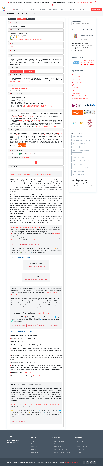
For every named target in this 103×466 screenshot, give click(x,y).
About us (33, 443)
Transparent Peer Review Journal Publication (25, 244)
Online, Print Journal (78, 157)
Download (76, 88)
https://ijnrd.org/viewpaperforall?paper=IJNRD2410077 (38, 106)
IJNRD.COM (48, 126)
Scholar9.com (30, 154)
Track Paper (76, 79)
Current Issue (53, 9)
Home (32, 441)
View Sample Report (26, 236)
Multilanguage (76, 154)
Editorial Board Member (80, 98)
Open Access (84, 147)
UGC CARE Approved (79, 82)
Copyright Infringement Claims (62, 452)
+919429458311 (16, 440)
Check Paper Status (59, 441)
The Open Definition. (47, 135)
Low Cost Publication (78, 174)
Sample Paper (80, 441)
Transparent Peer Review (79, 143)
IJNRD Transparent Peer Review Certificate (46, 404)
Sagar (11, 46)
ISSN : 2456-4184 (77, 140)
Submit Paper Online (18, 326)
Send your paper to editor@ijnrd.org (36, 279)
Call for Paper (82, 2)
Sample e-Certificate (82, 446)
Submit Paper (96, 9)
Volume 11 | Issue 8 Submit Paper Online (86, 35)
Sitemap (79, 452)
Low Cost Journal (77, 164)
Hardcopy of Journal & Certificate (81, 167)
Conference (76, 93)
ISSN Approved (77, 161)
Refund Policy (57, 446)
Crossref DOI (87, 161)
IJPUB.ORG (55, 126)
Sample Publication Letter (83, 449)
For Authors (76, 77)
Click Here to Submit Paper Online (36, 266)
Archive (62, 9)
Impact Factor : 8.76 (78, 136)
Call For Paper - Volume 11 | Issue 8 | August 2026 (31, 174)
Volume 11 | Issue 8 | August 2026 (21, 404)
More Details (36, 376)
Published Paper (16, 71)
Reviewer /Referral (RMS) (80, 96)
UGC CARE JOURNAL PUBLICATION (21, 117)
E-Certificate (29, 71)
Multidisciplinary (84, 150)
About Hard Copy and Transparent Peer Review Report (27, 39)
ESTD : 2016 (88, 140)
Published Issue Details (80, 74)
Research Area (27, 372)
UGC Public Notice (43, 313)
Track (90, 2)
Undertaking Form (81, 443)
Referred (75, 147)
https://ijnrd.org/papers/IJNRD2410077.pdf (22, 81)
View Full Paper (25, 157)
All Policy (75, 90)
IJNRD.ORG (39, 126)
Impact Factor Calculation (60, 449)
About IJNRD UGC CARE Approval (48, 326)
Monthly (75, 150)
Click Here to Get (23, 37)
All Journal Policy (35, 452)
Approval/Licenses (78, 85)
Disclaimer (56, 443)
